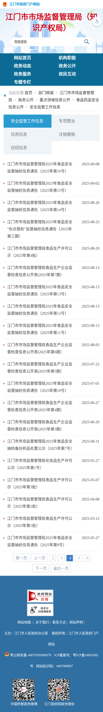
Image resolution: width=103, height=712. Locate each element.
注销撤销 (67, 134)
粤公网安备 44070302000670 (30, 655)
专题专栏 (22, 82)
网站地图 (24, 622)
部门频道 (46, 93)
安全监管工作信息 (45, 107)
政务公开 (67, 66)
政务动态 (22, 66)
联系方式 (59, 622)
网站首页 (22, 58)
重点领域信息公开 (55, 100)
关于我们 (42, 622)
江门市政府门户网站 (25, 4)
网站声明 (76, 622)
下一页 (41, 568)
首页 (28, 93)
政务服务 (22, 74)
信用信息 (19, 134)
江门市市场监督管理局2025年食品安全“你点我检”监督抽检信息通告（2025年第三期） (39, 229)
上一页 (39, 558)
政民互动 (67, 74)
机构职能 (67, 58)
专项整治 (67, 121)
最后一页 (61, 568)
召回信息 (19, 148)
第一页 (21, 558)
